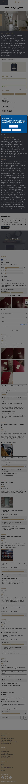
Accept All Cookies (6, 129)
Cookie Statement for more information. (17, 122)
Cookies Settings (13, 126)
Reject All (16, 129)
